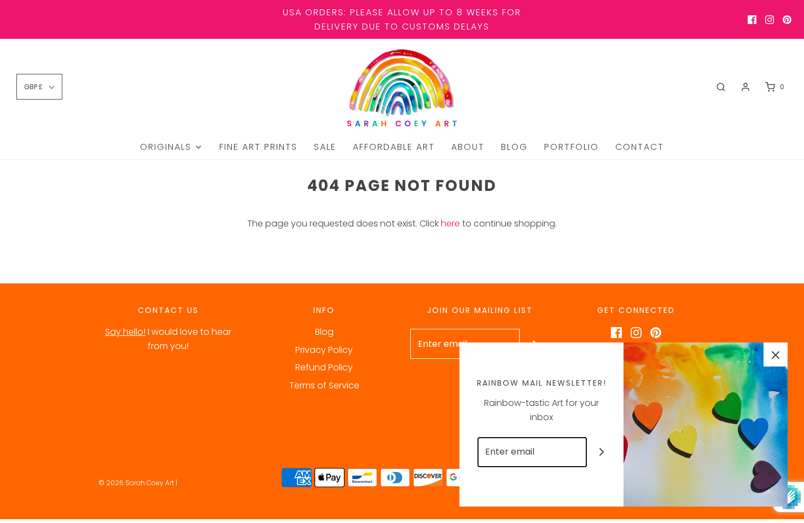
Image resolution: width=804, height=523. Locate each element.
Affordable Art (394, 147)
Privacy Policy (324, 350)
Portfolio (571, 147)
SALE (325, 147)
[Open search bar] (721, 87)
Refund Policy (324, 367)
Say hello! (125, 332)
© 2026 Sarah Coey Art (136, 482)
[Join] (602, 452)
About (468, 147)
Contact (639, 147)
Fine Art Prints (258, 147)
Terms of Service (324, 385)
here (450, 223)
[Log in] (745, 87)
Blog (514, 147)
